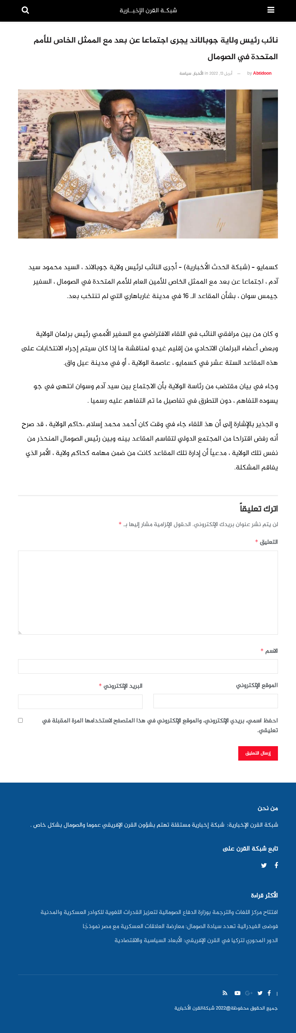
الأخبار (198, 74)
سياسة (185, 74)
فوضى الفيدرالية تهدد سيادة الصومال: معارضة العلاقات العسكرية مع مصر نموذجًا (180, 927)
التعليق (266, 542)
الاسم (269, 651)
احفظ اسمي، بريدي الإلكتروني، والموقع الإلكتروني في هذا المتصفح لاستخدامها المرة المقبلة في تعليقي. (160, 726)
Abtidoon (262, 74)
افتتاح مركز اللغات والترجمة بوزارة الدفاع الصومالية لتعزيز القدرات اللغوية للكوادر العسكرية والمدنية (159, 912)
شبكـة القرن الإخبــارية (148, 10)
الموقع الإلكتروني (257, 686)
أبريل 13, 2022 (220, 74)
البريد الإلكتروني (121, 686)
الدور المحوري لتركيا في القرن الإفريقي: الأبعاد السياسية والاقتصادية (196, 941)
